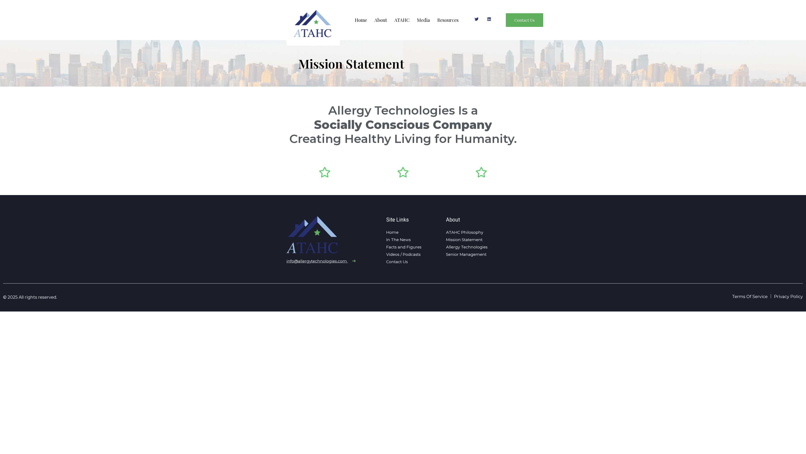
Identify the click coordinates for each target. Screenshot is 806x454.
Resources (448, 20)
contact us (524, 20)
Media (423, 20)
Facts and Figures (403, 247)
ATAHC (402, 20)
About (380, 20)
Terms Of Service (750, 296)
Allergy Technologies (467, 247)
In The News (398, 239)
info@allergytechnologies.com (317, 261)
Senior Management (466, 254)
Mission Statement (464, 239)
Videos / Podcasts (403, 254)
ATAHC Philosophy (464, 232)
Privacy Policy (788, 296)
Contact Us (397, 261)
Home (361, 20)
